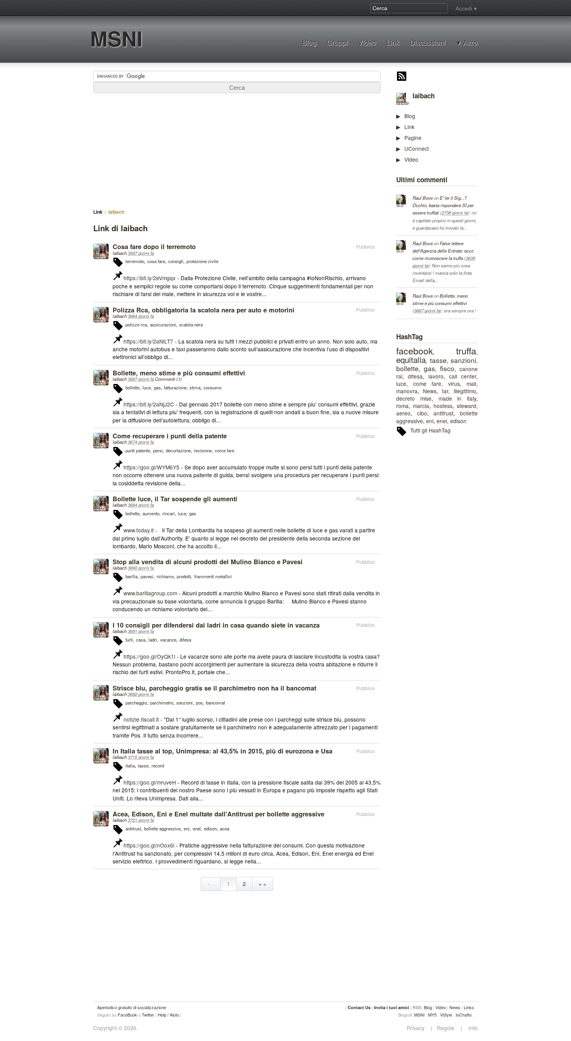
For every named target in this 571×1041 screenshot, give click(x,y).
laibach (424, 95)
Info (471, 1028)
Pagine (412, 137)
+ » (262, 884)
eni (429, 421)
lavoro (436, 376)
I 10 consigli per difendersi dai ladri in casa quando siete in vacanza (216, 625)
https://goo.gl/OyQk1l (149, 656)
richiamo (165, 576)
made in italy (458, 398)
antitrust (443, 413)
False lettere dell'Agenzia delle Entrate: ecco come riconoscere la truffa (443, 250)
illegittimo (465, 391)
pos (199, 702)
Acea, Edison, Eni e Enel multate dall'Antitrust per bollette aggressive (218, 813)
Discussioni (427, 42)
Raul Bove (423, 198)
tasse (438, 360)
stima (195, 387)
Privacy (418, 1028)
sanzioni (463, 360)
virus (454, 383)
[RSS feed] (401, 76)
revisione (203, 450)
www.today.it (139, 530)
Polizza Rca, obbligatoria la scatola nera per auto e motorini (203, 309)
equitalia (411, 359)
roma (402, 406)
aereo (403, 413)
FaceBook (127, 1014)
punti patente (137, 450)
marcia (421, 406)
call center (462, 376)
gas (429, 368)
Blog (309, 42)
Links (469, 1007)
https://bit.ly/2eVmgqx (150, 278)
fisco (447, 368)
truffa (466, 350)
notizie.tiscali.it (141, 719)
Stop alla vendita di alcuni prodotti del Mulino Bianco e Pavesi (208, 561)
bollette (407, 368)
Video (367, 42)
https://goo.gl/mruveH (150, 782)
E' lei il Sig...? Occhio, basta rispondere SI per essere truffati (443, 205)
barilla (131, 576)
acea (224, 828)
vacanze (168, 639)
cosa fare (156, 261)
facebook (414, 350)
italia (130, 765)
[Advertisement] (454, 561)
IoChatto (464, 1014)
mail (471, 383)
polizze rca (136, 324)
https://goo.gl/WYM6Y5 (151, 467)
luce (401, 383)
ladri (152, 639)
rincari (168, 513)
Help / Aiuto (168, 1014)
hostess (443, 406)
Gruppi (337, 42)
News (430, 391)
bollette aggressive (162, 828)
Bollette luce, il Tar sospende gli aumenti (175, 498)
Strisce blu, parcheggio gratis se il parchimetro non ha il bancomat (214, 688)
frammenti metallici (213, 576)
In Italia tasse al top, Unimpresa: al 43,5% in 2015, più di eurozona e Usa (223, 750)
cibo (422, 413)
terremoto (134, 261)
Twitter (148, 1014)
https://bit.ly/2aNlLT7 (148, 341)
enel (442, 421)
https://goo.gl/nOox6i (149, 845)
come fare (427, 383)
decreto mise (414, 398)
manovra (407, 391)
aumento (151, 513)
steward (466, 406)
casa (140, 639)
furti (129, 639)
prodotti (184, 576)
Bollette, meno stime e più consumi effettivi (179, 372)
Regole (446, 1028)
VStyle (446, 1014)
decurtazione (178, 450)
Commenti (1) (168, 379)
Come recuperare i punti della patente (170, 435)
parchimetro (161, 702)
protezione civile (202, 261)
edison (458, 421)
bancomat (215, 702)
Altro (470, 42)
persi (158, 450)
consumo (212, 387)
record (157, 765)
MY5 (432, 1014)
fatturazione (175, 387)
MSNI (116, 38)
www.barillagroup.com (150, 593)
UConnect (416, 148)
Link (392, 42)
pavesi (147, 576)
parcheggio (136, 702)
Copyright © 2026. (115, 1028)
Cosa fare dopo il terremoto (154, 246)
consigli (175, 261)
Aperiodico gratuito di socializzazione (131, 1007)
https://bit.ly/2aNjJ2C (149, 404)
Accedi (464, 8)
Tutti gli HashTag (430, 430)
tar (445, 391)
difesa (415, 376)
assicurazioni (163, 324)
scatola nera (191, 324)
